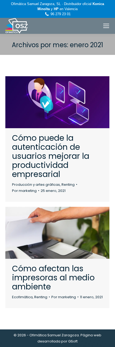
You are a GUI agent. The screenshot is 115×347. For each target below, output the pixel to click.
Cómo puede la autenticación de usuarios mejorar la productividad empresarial (50, 156)
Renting (68, 184)
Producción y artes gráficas (36, 184)
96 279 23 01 (61, 14)
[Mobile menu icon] (106, 25)
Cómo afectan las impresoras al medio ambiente (53, 277)
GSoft (73, 341)
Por (24, 190)
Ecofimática (22, 297)
